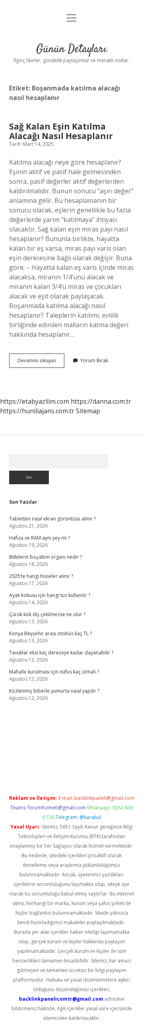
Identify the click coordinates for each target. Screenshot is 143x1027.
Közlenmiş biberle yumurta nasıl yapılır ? (54, 690)
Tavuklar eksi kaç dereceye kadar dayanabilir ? (61, 652)
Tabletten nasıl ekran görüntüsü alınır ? (52, 518)
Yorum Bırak (94, 360)
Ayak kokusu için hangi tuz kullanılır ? (49, 595)
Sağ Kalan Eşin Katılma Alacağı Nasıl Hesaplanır (61, 131)
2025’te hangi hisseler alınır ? (41, 576)
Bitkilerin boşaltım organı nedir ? (45, 557)
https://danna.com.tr (101, 401)
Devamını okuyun (40, 362)
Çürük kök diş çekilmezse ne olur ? (47, 614)
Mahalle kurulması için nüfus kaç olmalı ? (54, 671)
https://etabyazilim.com (34, 401)
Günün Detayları (71, 49)
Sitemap (88, 410)
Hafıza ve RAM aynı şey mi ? (39, 537)
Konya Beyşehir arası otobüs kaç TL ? (50, 633)
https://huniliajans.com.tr (37, 410)
